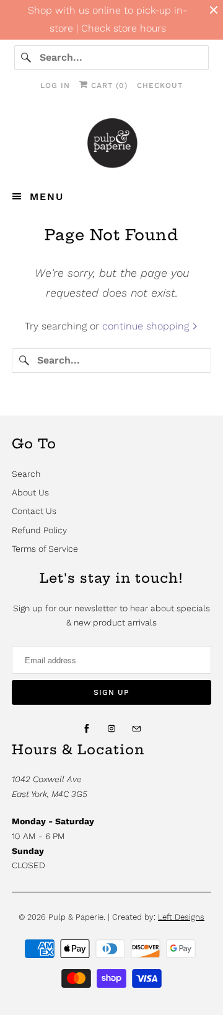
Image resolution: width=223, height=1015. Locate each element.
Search (26, 474)
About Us (30, 492)
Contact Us (34, 511)
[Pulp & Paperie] (111, 142)
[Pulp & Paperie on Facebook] (87, 729)
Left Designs (181, 916)
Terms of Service (45, 549)
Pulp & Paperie (75, 916)
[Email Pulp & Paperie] (136, 729)
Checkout (160, 85)
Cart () (108, 85)
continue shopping (147, 326)
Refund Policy (39, 530)
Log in (55, 85)
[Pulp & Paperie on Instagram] (111, 729)
